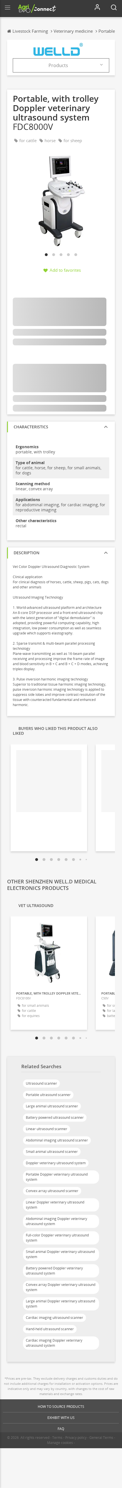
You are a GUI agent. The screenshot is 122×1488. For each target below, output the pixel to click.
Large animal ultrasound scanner (52, 1106)
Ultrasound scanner (41, 1083)
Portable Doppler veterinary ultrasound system (57, 1177)
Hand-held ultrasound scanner (50, 1329)
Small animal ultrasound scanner (52, 1151)
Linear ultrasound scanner (46, 1128)
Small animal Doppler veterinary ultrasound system (60, 1254)
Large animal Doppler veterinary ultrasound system (60, 1304)
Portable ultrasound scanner (48, 1094)
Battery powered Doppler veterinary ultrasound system (54, 1271)
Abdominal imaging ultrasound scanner (57, 1140)
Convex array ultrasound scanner (52, 1190)
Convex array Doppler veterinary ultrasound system (60, 1287)
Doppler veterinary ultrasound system (56, 1163)
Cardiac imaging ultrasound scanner (54, 1317)
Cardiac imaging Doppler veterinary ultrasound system (54, 1343)
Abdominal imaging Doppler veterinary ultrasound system (56, 1221)
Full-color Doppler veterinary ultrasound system (57, 1238)
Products (58, 65)
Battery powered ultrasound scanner (55, 1117)
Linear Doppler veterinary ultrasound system (55, 1205)
